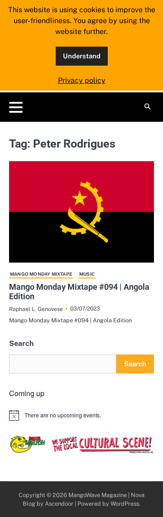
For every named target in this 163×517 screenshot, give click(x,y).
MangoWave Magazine (97, 495)
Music (87, 274)
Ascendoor (59, 503)
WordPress (124, 503)
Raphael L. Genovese (36, 309)
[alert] (81, 415)
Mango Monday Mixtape (41, 274)
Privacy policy (81, 80)
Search (21, 343)
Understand (82, 56)
